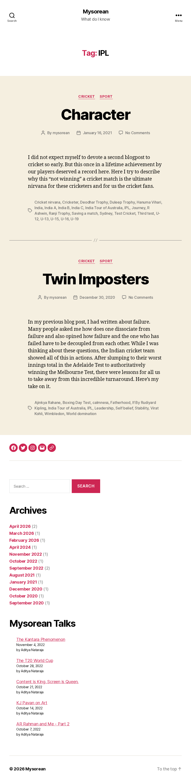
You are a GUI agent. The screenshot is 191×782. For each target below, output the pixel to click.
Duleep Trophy (122, 202)
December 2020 (25, 589)
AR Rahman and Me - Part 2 (42, 723)
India (38, 207)
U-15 (55, 219)
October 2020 (23, 596)
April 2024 (20, 547)
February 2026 (24, 540)
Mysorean (95, 11)
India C (77, 207)
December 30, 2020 (97, 297)
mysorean (61, 132)
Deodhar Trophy (94, 202)
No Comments (137, 132)
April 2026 (20, 526)
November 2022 (25, 554)
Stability (142, 408)
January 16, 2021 (97, 132)
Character (95, 114)
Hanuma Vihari (149, 202)
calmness (100, 402)
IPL (127, 207)
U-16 (65, 219)
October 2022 (23, 561)
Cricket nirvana (47, 202)
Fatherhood (120, 402)
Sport (106, 96)
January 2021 (23, 582)
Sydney (106, 213)
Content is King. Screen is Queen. (47, 681)
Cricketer (70, 202)
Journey (138, 207)
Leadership (104, 408)
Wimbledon (54, 413)
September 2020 (26, 602)
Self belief (124, 408)
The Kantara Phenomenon (40, 639)
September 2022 (26, 568)
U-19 (75, 219)
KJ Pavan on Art (31, 702)
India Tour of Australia (104, 207)
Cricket (86, 96)
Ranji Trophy (59, 213)
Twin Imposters (95, 279)
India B (64, 207)
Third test (145, 213)
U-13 (45, 219)
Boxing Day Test (77, 402)
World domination (81, 413)
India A (50, 207)
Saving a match (85, 213)
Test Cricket (125, 213)
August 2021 (22, 575)
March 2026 (21, 533)
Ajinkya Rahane (47, 402)
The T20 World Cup (34, 660)
